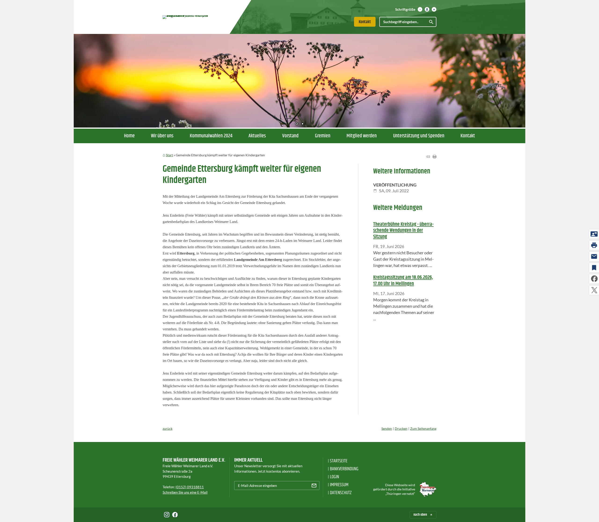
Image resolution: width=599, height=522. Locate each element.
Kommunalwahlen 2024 (211, 136)
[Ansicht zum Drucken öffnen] (434, 156)
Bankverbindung (344, 469)
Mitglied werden (362, 136)
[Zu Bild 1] (296, 124)
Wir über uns (162, 136)
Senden (386, 429)
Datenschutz (341, 492)
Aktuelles (257, 136)
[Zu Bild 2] (302, 124)
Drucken (401, 429)
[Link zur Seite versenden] (428, 156)
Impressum (339, 485)
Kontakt (365, 22)
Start (169, 155)
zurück (167, 429)
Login (334, 477)
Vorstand (290, 136)
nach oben (420, 514)
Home (129, 136)
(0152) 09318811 (189, 487)
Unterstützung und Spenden (418, 136)
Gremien (322, 136)
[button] (92, 79)
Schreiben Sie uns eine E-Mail (185, 492)
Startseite (338, 461)
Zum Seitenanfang (423, 429)
